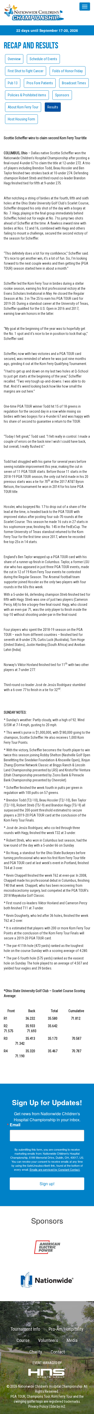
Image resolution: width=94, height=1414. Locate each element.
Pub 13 (13, 83)
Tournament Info (25, 1329)
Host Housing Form (21, 119)
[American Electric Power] (47, 1247)
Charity (35, 1352)
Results (52, 107)
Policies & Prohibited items (27, 95)
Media (72, 1340)
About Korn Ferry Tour (23, 107)
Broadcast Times (74, 83)
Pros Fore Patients (40, 83)
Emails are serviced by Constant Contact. (55, 1169)
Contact (58, 1352)
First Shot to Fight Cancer (25, 71)
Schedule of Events (43, 59)
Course (23, 1340)
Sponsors (62, 95)
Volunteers (48, 1340)
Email (15, 1125)
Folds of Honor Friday (67, 71)
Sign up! (47, 1183)
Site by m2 (57, 1406)
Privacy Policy (38, 1406)
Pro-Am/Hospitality (66, 1329)
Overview (14, 59)
